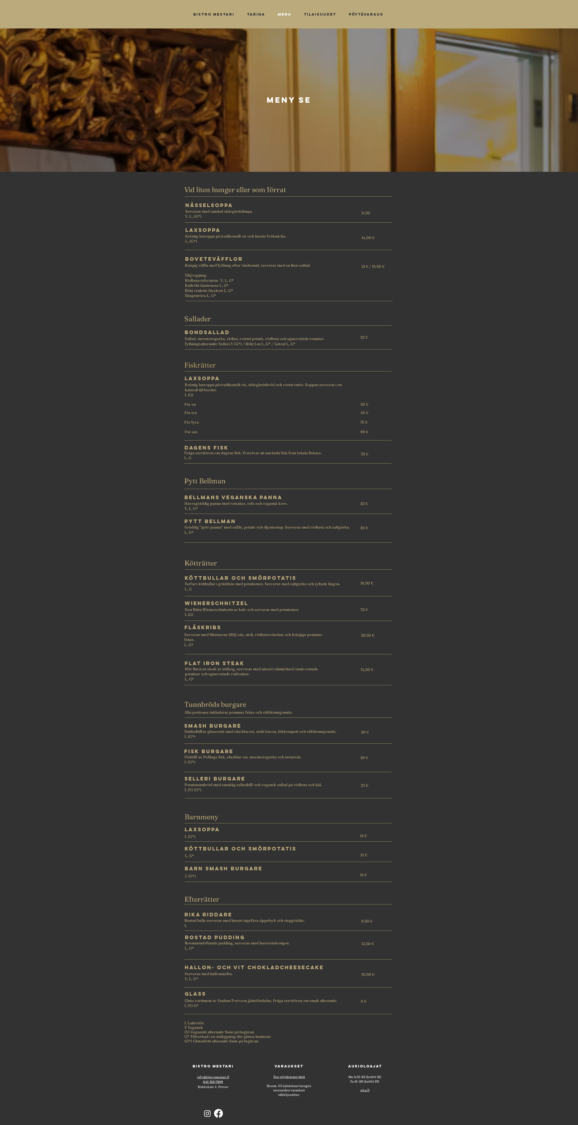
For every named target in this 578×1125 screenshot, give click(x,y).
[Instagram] (207, 1113)
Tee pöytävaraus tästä (289, 1077)
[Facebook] (218, 1113)
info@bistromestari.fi (213, 1077)
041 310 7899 (213, 1082)
